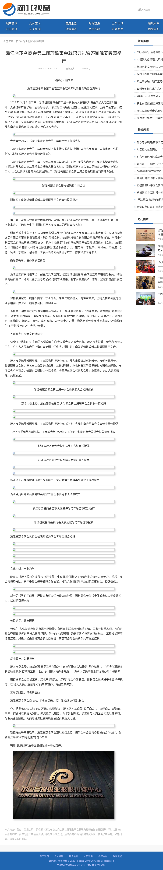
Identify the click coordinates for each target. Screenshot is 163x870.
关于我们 (44, 856)
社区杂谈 (12, 29)
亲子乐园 (35, 29)
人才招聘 (58, 856)
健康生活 (71, 23)
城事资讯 (12, 23)
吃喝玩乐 (94, 23)
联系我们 (117, 856)
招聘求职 (153, 29)
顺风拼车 (153, 23)
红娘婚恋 (117, 29)
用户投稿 (73, 856)
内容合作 (102, 856)
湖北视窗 (27, 41)
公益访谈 (71, 29)
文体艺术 (35, 23)
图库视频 (94, 29)
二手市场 (117, 23)
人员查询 (88, 856)
